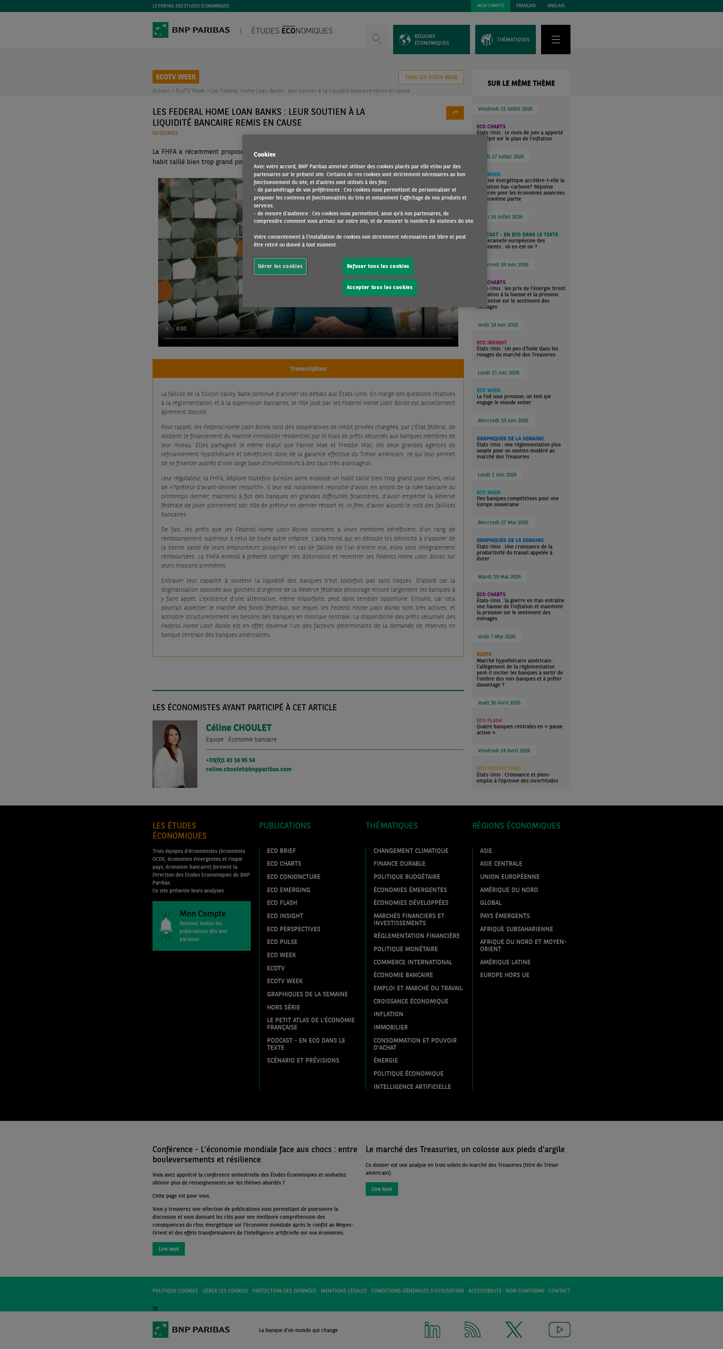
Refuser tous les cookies (378, 266)
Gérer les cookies (280, 266)
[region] (365, 221)
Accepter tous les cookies (380, 287)
